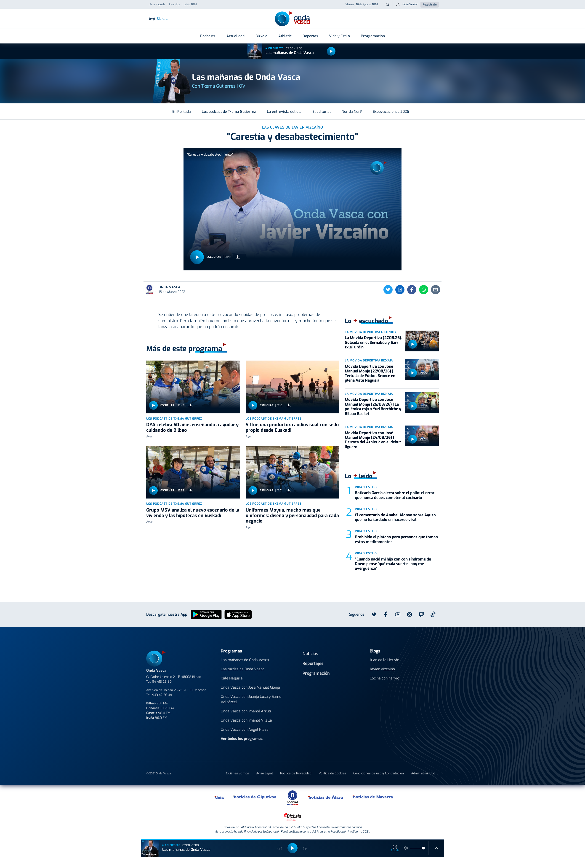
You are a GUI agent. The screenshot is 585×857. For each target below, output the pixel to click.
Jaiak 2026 (190, 4)
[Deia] (219, 796)
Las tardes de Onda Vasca (242, 669)
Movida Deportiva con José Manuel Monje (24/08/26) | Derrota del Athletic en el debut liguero (373, 440)
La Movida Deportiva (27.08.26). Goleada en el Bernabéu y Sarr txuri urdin (373, 342)
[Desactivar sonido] (406, 848)
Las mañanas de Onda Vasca (290, 52)
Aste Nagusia (157, 4)
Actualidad (235, 36)
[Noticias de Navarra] (373, 796)
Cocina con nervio (384, 678)
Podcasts (207, 36)
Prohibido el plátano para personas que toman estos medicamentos (396, 539)
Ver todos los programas (242, 738)
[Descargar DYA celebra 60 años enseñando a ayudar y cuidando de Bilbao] (190, 405)
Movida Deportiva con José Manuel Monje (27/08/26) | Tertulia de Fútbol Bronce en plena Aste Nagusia (370, 373)
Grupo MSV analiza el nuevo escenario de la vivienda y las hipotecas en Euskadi (192, 513)
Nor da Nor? (352, 111)
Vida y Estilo (339, 36)
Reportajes (313, 663)
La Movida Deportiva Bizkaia (369, 360)
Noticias (310, 653)
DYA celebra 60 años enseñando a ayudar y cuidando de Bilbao (192, 427)
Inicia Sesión (410, 4)
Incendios (174, 4)
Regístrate (430, 4)
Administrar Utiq (423, 773)
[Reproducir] (331, 51)
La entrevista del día (284, 111)
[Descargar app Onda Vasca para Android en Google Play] (206, 614)
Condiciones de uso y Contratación (378, 773)
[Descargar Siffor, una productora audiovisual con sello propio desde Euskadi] (288, 405)
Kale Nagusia (232, 678)
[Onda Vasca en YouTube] (398, 614)
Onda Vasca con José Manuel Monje (250, 687)
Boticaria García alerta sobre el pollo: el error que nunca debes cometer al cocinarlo (394, 495)
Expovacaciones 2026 (391, 111)
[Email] (435, 289)
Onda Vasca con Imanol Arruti (246, 711)
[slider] (423, 848)
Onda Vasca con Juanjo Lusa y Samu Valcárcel (251, 699)
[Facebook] (411, 289)
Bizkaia (261, 36)
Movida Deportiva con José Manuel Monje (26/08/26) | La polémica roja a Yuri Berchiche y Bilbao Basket (373, 406)
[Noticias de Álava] (325, 796)
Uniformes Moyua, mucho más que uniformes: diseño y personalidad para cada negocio (292, 515)
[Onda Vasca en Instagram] (409, 614)
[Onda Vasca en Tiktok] (433, 614)
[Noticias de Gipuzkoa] (255, 796)
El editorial (321, 111)
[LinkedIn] (399, 289)
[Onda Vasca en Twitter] (374, 614)
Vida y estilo (366, 487)
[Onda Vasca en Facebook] (386, 614)
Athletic (285, 36)
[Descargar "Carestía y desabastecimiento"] (237, 257)
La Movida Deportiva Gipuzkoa (370, 332)
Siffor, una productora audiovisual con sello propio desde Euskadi (292, 427)
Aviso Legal (264, 773)
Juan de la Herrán (384, 660)
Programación (373, 36)
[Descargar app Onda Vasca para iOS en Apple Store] (238, 614)
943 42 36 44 (162, 695)
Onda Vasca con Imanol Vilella (246, 720)
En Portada (181, 111)
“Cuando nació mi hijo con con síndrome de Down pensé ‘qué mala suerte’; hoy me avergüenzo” (393, 564)
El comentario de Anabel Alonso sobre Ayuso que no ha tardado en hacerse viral (395, 517)
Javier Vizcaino (382, 669)
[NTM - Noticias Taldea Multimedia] (292, 797)
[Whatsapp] (423, 289)
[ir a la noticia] (193, 387)
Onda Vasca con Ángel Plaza (245, 729)
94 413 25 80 (162, 681)
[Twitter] (388, 289)
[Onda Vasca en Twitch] (421, 614)
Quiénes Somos (237, 773)
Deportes (310, 36)
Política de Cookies (332, 773)
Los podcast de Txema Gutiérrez (229, 111)
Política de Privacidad (295, 773)
